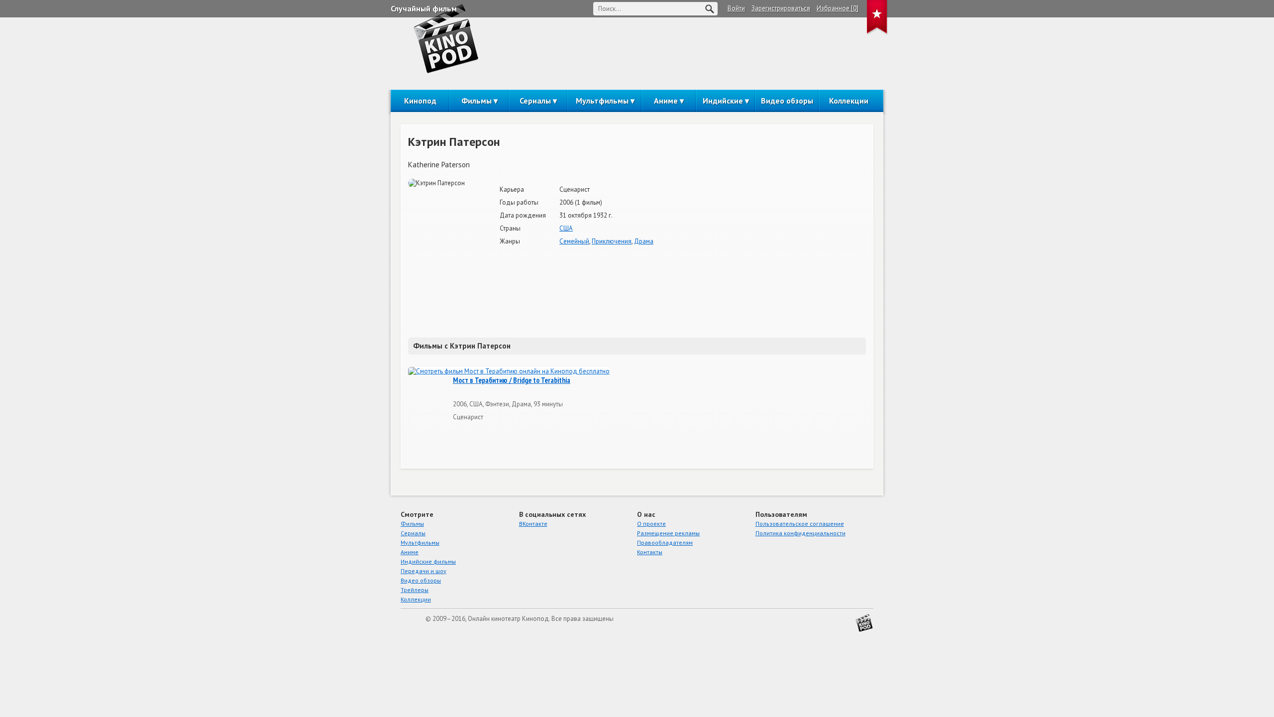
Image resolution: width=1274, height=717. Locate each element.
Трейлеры (414, 590)
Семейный (574, 241)
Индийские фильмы (428, 561)
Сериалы (535, 101)
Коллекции (848, 101)
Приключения (612, 241)
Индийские (723, 101)
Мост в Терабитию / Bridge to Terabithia (511, 380)
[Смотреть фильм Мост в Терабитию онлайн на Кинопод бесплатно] (509, 371)
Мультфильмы (602, 101)
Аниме (666, 101)
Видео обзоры (787, 101)
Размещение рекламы (668, 533)
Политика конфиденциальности (800, 533)
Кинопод (420, 101)
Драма (643, 241)
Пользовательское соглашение (799, 523)
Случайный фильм (424, 8)
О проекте (651, 523)
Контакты (649, 552)
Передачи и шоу (423, 571)
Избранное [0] (837, 8)
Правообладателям (665, 542)
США (566, 228)
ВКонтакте (533, 523)
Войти (736, 8)
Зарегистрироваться (780, 8)
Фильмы (476, 101)
